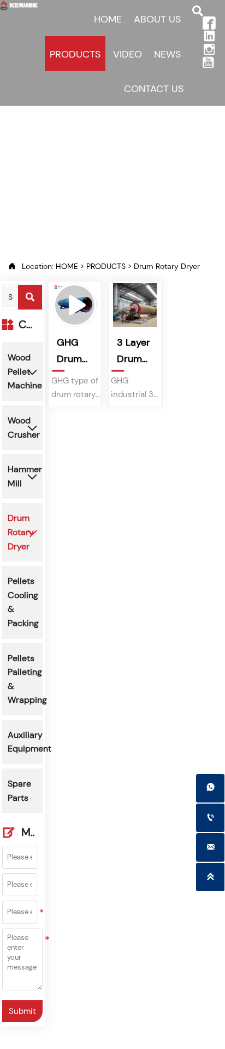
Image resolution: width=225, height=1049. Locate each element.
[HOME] (19, 5)
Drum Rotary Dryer (167, 266)
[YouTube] (212, 62)
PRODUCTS (106, 266)
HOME (67, 266)
